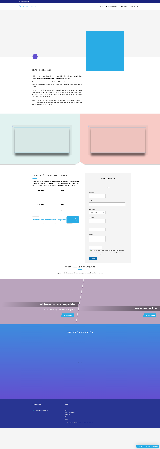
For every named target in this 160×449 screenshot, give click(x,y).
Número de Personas (94, 226)
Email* (90, 201)
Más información (150, 315)
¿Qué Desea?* (92, 209)
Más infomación (67, 315)
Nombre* (91, 192)
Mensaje (91, 234)
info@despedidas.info (24, 1)
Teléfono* (91, 217)
